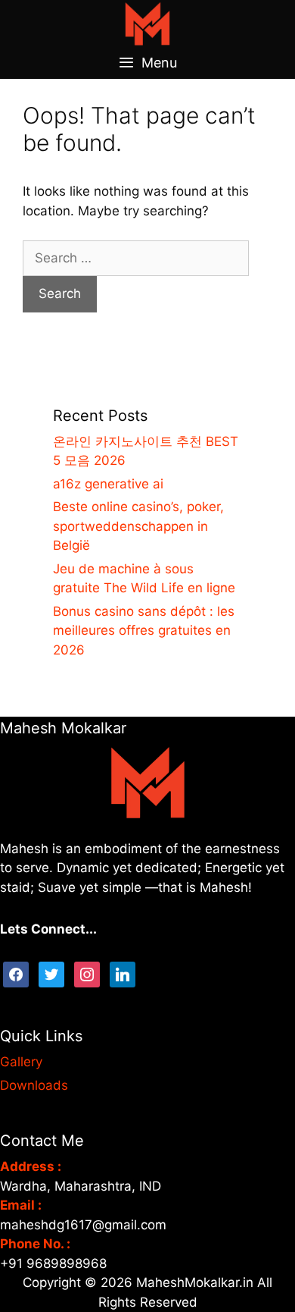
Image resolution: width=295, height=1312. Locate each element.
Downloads (34, 1085)
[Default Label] (122, 973)
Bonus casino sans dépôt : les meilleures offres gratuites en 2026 (143, 631)
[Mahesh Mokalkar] (147, 22)
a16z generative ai (108, 483)
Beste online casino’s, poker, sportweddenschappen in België (138, 526)
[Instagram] (87, 973)
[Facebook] (16, 973)
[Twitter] (51, 973)
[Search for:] (136, 257)
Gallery (21, 1061)
